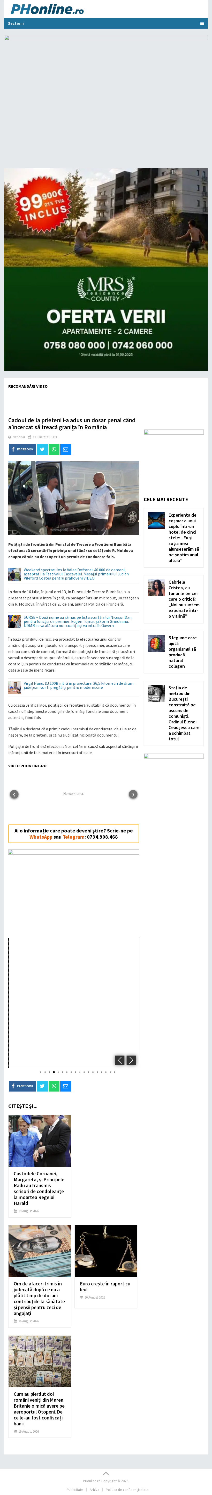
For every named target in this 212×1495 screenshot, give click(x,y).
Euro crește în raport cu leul (105, 1287)
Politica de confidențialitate (127, 1489)
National (19, 437)
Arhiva (94, 1489)
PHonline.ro (92, 1481)
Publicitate (75, 1489)
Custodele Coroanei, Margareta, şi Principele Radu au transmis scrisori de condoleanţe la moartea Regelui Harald (39, 1188)
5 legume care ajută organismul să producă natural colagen (183, 652)
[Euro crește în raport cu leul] (106, 1251)
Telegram (74, 836)
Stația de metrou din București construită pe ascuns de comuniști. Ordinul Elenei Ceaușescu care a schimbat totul (184, 713)
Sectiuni (16, 23)
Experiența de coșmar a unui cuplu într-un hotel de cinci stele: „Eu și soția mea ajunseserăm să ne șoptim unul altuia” (184, 537)
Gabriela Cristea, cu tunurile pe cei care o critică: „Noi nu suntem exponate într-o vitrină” (184, 599)
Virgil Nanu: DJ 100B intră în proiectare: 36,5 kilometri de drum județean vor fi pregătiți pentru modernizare (78, 685)
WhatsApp (40, 836)
